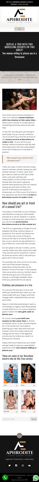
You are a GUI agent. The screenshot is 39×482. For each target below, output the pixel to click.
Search (33, 419)
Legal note (9, 459)
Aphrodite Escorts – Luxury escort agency (25, 476)
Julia (5, 385)
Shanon (23, 411)
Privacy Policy (18, 459)
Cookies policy (29, 459)
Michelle (6, 411)
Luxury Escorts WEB (22, 480)
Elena (22, 385)
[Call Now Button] (5, 477)
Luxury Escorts (17, 75)
